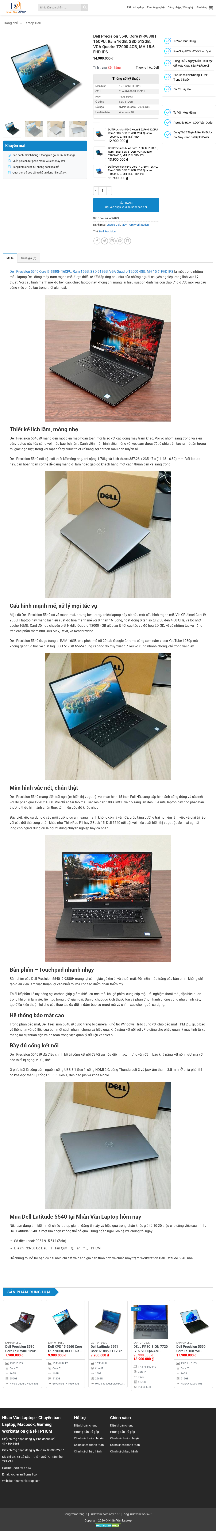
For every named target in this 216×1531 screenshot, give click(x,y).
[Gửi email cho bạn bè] (112, 240)
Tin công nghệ (155, 7)
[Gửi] (84, 7)
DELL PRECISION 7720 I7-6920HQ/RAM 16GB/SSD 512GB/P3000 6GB (151, 1349)
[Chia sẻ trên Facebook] (96, 240)
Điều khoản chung (122, 1425)
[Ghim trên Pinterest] (119, 240)
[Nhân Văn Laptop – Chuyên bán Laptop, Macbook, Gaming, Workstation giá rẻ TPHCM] (15, 7)
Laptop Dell (32, 23)
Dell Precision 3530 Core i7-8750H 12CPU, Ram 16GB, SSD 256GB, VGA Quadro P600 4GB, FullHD (22, 1349)
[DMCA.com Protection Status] (108, 1525)
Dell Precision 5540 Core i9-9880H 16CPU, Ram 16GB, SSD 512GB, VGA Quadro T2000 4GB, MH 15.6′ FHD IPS (91, 272)
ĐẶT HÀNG (126, 203)
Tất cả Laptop (135, 7)
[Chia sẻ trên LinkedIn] (127, 240)
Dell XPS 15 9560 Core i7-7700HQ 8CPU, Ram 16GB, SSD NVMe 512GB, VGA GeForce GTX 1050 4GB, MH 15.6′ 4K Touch (65, 1349)
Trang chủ (10, 23)
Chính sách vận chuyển (125, 1438)
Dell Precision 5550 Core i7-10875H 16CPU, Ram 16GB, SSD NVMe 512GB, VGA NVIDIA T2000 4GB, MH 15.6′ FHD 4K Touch (193, 1349)
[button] (205, 7)
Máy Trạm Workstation (135, 224)
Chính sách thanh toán (125, 1445)
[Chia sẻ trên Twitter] (104, 240)
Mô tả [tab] (10, 258)
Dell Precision (107, 231)
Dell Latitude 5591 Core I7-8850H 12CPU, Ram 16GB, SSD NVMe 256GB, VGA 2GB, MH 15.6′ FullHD (108, 1349)
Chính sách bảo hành (124, 1451)
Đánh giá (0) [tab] (28, 258)
